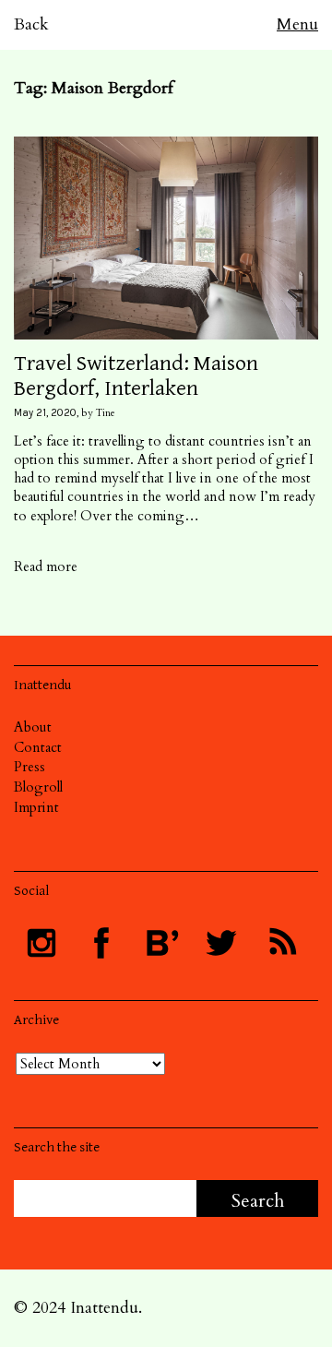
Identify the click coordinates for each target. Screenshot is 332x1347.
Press (29, 766)
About (33, 727)
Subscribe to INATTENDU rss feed (281, 943)
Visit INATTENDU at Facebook (101, 943)
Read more (45, 566)
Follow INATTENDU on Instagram (41, 943)
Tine (105, 413)
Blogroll (38, 787)
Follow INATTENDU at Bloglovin (161, 943)
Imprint (36, 807)
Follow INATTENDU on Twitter (221, 943)
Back (31, 24)
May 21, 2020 (45, 413)
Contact (38, 747)
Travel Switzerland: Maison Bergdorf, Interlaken (136, 375)
